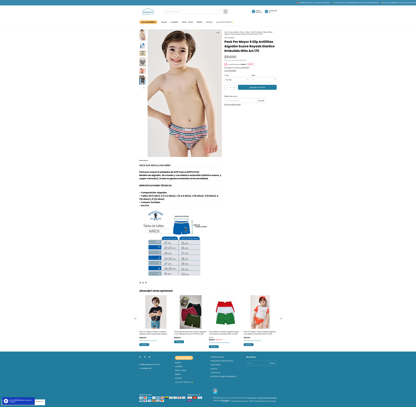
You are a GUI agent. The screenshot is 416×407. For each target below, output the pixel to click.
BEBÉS (199, 22)
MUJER (164, 22)
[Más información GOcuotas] (250, 64)
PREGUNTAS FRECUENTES (222, 361)
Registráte (259, 12)
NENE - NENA (187, 22)
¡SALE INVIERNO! (148, 22)
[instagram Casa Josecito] (140, 357)
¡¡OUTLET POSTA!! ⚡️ (225, 22)
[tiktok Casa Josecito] (149, 357)
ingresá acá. (252, 398)
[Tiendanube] (221, 402)
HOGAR (209, 22)
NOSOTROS (216, 365)
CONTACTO (215, 372)
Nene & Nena (234, 32)
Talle (253, 75)
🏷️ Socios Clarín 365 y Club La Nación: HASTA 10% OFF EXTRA (388, 3)
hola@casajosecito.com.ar (149, 364)
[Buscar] (225, 11)
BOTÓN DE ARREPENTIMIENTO (224, 376)
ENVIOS (214, 369)
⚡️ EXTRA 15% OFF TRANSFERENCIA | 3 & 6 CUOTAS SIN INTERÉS (338, 3)
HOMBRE (174, 22)
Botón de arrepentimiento (267, 398)
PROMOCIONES (217, 357)
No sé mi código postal (232, 104)
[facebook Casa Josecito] (145, 357)
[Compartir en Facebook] (140, 283)
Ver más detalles (230, 71)
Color (226, 75)
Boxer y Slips (244, 32)
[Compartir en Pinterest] (146, 283)
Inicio (226, 32)
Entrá (258, 10)
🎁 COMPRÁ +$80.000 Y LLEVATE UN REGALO (295, 3)
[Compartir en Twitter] (143, 283)
